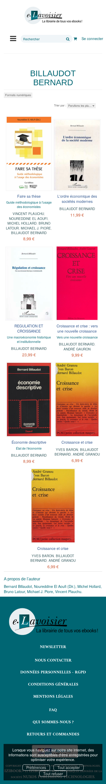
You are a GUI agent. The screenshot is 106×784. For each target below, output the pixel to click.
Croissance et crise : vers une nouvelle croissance (77, 328)
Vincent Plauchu (28, 213)
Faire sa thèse (29, 196)
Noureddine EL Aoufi (28, 218)
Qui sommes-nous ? (53, 722)
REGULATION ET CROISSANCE (28, 328)
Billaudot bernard (29, 232)
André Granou (86, 454)
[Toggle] (13, 38)
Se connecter (92, 38)
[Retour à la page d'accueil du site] (53, 15)
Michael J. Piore (36, 228)
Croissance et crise (77, 442)
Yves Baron (67, 449)
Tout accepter (68, 767)
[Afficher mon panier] (75, 38)
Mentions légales (53, 696)
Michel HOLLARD (22, 223)
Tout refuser (53, 773)
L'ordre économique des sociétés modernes (77, 199)
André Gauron (77, 349)
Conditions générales (53, 684)
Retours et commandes (53, 734)
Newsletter (53, 647)
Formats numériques (18, 95)
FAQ (53, 710)
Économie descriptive (29, 442)
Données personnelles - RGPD (53, 672)
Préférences (36, 767)
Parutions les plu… (80, 105)
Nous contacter (53, 660)
